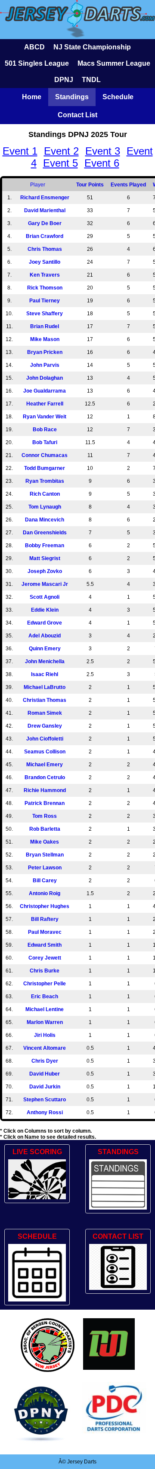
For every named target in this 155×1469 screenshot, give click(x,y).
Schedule (117, 97)
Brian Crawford (44, 236)
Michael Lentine (44, 1009)
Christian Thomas (44, 700)
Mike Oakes (44, 842)
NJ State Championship (92, 47)
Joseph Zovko (45, 571)
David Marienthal (44, 210)
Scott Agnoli (44, 597)
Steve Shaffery (44, 314)
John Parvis (44, 365)
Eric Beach (44, 997)
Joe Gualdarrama (44, 391)
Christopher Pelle (44, 984)
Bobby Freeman (44, 545)
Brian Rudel (44, 326)
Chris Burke (44, 971)
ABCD (34, 47)
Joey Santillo (44, 262)
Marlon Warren (45, 1022)
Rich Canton (45, 494)
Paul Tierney (44, 301)
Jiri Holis (45, 1035)
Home (31, 97)
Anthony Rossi (45, 1112)
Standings (72, 97)
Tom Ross (44, 816)
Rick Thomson (44, 288)
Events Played (128, 185)
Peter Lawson (45, 868)
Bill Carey (45, 881)
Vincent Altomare (44, 1048)
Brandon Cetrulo (45, 777)
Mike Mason (44, 339)
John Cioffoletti (44, 739)
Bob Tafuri (44, 442)
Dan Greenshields (45, 533)
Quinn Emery (45, 649)
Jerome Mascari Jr (45, 584)
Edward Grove (44, 623)
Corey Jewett (44, 958)
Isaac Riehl (44, 674)
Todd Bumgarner (44, 468)
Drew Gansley (45, 726)
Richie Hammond (45, 790)
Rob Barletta (44, 829)
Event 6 (101, 163)
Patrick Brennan (45, 803)
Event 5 (60, 163)
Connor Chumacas (45, 455)
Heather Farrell (44, 404)
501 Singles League (37, 63)
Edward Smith (45, 945)
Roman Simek (45, 713)
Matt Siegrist (44, 558)
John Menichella (45, 661)
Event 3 (102, 151)
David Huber (44, 1074)
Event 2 (61, 151)
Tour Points (90, 185)
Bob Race (45, 430)
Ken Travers (45, 275)
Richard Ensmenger (44, 198)
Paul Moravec (45, 932)
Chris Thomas (45, 249)
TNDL (91, 79)
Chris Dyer (44, 1061)
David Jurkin (44, 1087)
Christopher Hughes (44, 906)
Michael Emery (44, 765)
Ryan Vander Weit (44, 417)
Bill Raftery (45, 919)
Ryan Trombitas (44, 481)
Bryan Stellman (45, 855)
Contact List (77, 115)
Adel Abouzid (44, 636)
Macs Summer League (114, 63)
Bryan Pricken (44, 352)
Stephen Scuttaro (44, 1100)
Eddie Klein (45, 610)
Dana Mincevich (44, 520)
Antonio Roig (44, 893)
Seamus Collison (44, 752)
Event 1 (20, 151)
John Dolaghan (44, 378)
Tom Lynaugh (44, 507)
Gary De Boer (45, 223)
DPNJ (63, 79)
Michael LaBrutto (44, 687)
